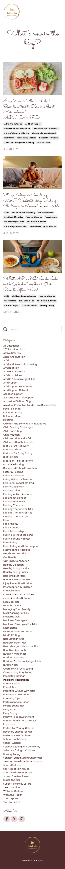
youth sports (10, 798)
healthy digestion (13, 564)
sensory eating (47, 305)
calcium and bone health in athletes (24, 423)
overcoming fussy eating (18, 668)
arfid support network (15, 390)
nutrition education (14, 657)
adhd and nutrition (13, 124)
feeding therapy (34, 217)
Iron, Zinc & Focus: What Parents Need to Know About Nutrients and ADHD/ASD (28, 109)
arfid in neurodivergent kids (19, 379)
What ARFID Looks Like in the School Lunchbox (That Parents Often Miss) (30, 284)
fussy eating (51, 217)
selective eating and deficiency (19, 142)
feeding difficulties (13, 217)
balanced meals (12, 416)
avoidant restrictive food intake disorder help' (30, 405)
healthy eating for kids (16, 568)
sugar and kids (11, 780)
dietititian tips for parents (45, 128)
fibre (6, 520)
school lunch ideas (14, 739)
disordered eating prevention (20, 468)
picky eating (10, 713)
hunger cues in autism (16, 579)
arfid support (10, 382)
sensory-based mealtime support (22, 761)
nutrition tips (10, 665)
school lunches (29, 305)
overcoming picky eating (17, 672)
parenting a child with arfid (19, 691)
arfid (6, 212)
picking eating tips (13, 705)
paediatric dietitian (14, 676)
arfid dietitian (11, 368)
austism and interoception (18, 397)
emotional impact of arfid (18, 483)
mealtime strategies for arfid (20, 624)
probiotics (9, 724)
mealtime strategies (15, 620)
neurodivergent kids (14, 222)
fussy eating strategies (16, 549)
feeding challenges (14, 498)
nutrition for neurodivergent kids (20, 138)
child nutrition (11, 434)
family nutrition (12, 490)
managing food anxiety (16, 609)
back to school (12, 408)
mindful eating (11, 635)
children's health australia (17, 128)
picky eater (9, 709)
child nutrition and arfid (17, 438)
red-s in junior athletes (17, 735)
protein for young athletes (18, 728)
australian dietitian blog (23, 212)
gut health (9, 557)
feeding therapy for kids (17, 512)
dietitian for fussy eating (17, 453)
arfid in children (12, 375)
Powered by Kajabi (32, 860)
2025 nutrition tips (14, 349)
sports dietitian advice (16, 769)
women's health (12, 795)
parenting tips (11, 698)
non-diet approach (14, 650)
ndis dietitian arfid (13, 639)
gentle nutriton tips (14, 553)
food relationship (13, 531)
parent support (11, 305)
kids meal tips (11, 602)
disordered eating (13, 464)
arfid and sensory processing (20, 364)
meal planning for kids (16, 613)
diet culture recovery (16, 446)
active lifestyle (12, 353)
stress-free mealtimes (16, 776)
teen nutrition (11, 787)
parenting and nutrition (15, 226)
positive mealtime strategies (19, 720)
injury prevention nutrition (18, 583)
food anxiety (10, 523)
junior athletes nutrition (17, 598)
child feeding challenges (24, 296)
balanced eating (12, 412)
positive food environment (18, 717)
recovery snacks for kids (17, 731)
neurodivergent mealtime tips (20, 646)
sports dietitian (12, 765)
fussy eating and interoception (21, 546)
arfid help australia (14, 371)
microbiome (10, 627)
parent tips (9, 687)
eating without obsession (18, 479)
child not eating (12, 431)
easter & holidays (13, 472)
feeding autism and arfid (17, 494)
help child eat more (14, 576)
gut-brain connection (16, 561)
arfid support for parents (17, 386)
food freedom (11, 527)
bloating (8, 419)
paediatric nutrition (48, 138)
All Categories (11, 345)
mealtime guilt (11, 616)
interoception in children (17, 587)
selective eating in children (43, 226)
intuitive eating (11, 590)
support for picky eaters (17, 783)
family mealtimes (13, 486)
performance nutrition (16, 702)
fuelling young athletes (16, 538)
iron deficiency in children (16, 133)
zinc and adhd (43, 142)
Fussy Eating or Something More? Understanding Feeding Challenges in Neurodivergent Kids (31, 200)
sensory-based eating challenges (22, 757)
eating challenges (13, 475)
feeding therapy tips (15, 516)
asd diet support (33, 124)
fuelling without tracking (18, 535)
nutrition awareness (14, 653)
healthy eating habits (15, 572)
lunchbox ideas (26, 301)
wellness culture (13, 791)
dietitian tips (10, 457)
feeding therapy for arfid (18, 509)
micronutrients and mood (44, 133)
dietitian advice (46, 212)
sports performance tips (17, 772)
